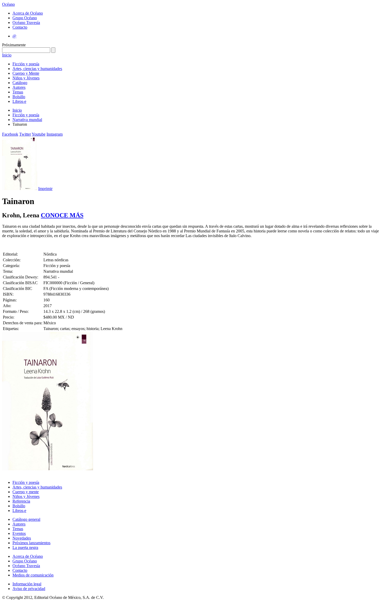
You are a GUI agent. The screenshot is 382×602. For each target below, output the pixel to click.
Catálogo (19, 82)
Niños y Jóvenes (25, 78)
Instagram (55, 134)
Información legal (26, 584)
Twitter (25, 134)
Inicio (6, 55)
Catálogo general (26, 519)
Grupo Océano (24, 18)
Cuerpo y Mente (25, 73)
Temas (17, 92)
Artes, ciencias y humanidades (37, 68)
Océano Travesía (26, 22)
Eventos (19, 533)
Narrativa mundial (27, 119)
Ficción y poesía (25, 64)
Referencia (21, 501)
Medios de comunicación (33, 575)
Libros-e (19, 101)
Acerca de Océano (27, 13)
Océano (8, 4)
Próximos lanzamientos (31, 543)
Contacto (19, 27)
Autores (18, 87)
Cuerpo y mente (25, 492)
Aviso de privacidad (28, 588)
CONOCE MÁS (62, 215)
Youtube (38, 134)
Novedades (21, 538)
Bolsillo (18, 96)
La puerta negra (25, 547)
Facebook (10, 134)
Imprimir (45, 188)
